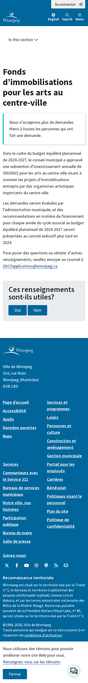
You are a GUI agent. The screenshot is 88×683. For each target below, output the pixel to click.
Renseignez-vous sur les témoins (31, 661)
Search (67, 19)
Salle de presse (17, 541)
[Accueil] (11, 16)
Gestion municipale (64, 455)
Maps (7, 436)
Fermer (15, 674)
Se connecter (65, 4)
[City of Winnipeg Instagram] (36, 566)
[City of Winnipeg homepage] (18, 354)
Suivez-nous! (14, 555)
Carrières (55, 479)
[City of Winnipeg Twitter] (7, 566)
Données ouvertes (19, 427)
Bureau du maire (17, 533)
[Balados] (46, 566)
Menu (80, 19)
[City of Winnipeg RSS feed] (56, 566)
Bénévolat (56, 487)
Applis (8, 419)
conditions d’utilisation (43, 635)
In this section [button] (21, 39)
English (53, 19)
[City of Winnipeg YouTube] (27, 566)
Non (37, 310)
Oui (17, 310)
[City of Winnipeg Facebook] (17, 566)
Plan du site (57, 511)
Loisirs (52, 417)
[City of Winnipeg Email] (66, 566)
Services (10, 464)
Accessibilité (14, 410)
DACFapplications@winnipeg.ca (30, 266)
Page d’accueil (16, 402)
